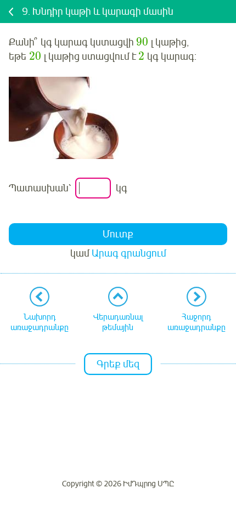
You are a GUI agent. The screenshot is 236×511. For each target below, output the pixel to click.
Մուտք (118, 234)
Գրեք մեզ (118, 364)
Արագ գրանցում (129, 253)
